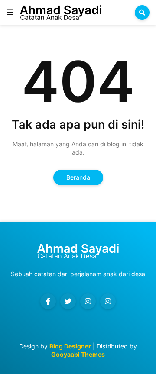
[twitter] (68, 301)
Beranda (78, 177)
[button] (10, 12)
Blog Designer (70, 346)
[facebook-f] (48, 301)
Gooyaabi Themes (78, 354)
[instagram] (88, 301)
